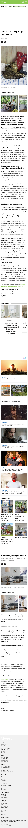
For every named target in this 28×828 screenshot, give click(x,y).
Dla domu (3, 779)
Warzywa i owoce (5, 766)
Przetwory (4, 810)
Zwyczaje (3, 795)
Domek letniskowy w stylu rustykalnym (19, 517)
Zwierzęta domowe (6, 785)
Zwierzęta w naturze (6, 786)
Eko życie (3, 780)
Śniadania (3, 801)
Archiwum (3, 744)
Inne (2, 811)
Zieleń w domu (4, 770)
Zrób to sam (4, 797)
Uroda (2, 776)
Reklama (3, 751)
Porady (3, 769)
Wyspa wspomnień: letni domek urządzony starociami (7, 540)
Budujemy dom (4, 761)
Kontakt (3, 752)
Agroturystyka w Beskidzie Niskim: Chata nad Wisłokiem (7, 517)
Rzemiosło (3, 794)
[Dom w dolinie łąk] (21, 529)
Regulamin (3, 745)
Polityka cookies (5, 748)
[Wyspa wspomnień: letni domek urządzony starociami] (7, 529)
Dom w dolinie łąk (21, 537)
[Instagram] (2, 825)
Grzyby (2, 788)
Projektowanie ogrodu (7, 771)
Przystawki (4, 803)
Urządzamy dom (11, 320)
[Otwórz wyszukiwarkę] (23, 2)
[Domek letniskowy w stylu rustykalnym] (21, 506)
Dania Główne (4, 806)
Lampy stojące (5, 679)
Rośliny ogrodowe (6, 767)
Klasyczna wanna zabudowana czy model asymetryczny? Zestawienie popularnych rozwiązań (11, 328)
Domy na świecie (5, 758)
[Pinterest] (7, 825)
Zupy (2, 804)
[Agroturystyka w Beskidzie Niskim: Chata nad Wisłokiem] (7, 506)
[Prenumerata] (9, 824)
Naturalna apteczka (6, 778)
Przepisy (3, 814)
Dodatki (3, 808)
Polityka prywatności (6, 747)
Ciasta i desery (4, 807)
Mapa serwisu (4, 749)
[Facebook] (4, 825)
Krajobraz (3, 789)
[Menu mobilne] (26, 2)
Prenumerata (5, 817)
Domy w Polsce (5, 757)
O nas (2, 742)
